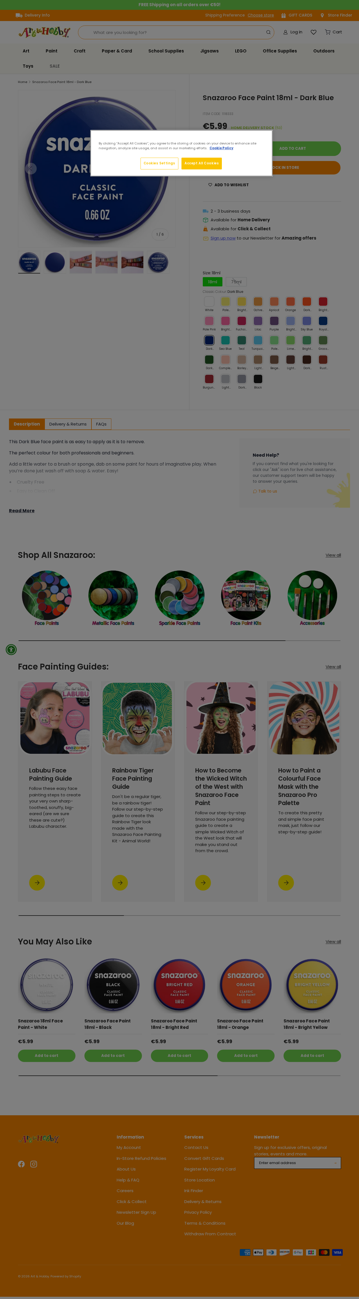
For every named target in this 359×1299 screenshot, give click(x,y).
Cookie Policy (221, 148)
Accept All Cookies (202, 163)
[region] (181, 153)
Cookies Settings (159, 163)
